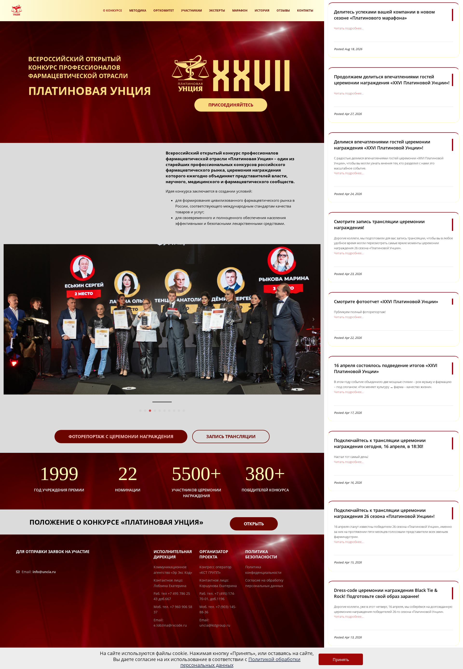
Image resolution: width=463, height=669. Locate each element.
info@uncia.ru (44, 571)
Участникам (191, 10)
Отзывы (283, 10)
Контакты (305, 10)
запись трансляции (231, 436)
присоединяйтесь (230, 105)
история (262, 10)
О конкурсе (112, 10)
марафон (239, 10)
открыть (254, 524)
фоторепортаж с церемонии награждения (120, 436)
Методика (137, 10)
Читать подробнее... (349, 28)
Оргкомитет (163, 10)
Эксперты (217, 10)
